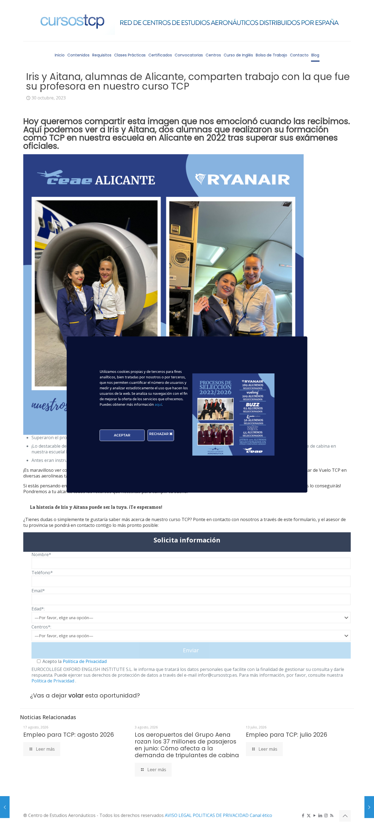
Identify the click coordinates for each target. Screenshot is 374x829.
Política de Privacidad (84, 661)
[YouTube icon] (314, 815)
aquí (158, 405)
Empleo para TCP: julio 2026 (286, 735)
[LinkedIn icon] (320, 815)
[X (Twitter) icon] (309, 815)
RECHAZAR (159, 434)
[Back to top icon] (345, 816)
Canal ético (261, 815)
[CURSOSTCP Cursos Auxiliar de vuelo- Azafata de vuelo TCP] (187, 20)
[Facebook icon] (303, 815)
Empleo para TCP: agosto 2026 (68, 735)
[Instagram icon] (326, 815)
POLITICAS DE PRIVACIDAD (221, 815)
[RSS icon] (332, 815)
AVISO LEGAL (179, 815)
